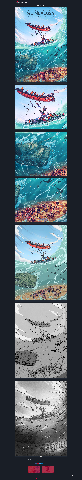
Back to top (65, 478)
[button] (72, 475)
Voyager (18, 1)
